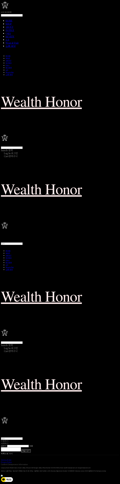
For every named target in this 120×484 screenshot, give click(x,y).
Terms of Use (6, 460)
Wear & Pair (12, 42)
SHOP (9, 23)
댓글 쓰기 (26, 451)
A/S (7, 39)
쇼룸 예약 (11, 45)
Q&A (8, 33)
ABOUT (9, 26)
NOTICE (10, 30)
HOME (9, 20)
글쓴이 (4, 446)
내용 (31, 446)
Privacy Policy (6, 462)
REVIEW (10, 36)
